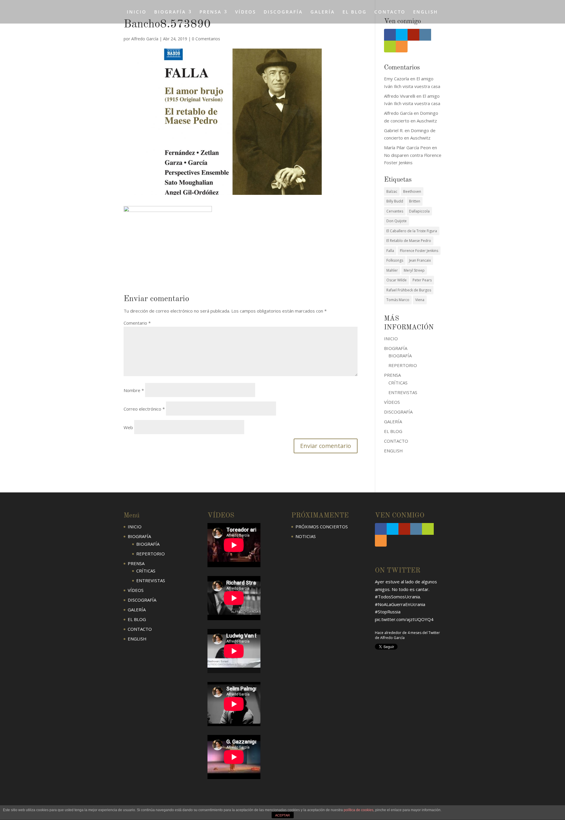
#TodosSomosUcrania (397, 597)
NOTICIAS (305, 536)
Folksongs (394, 260)
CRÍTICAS (398, 383)
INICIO (137, 12)
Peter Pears (422, 280)
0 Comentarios (206, 39)
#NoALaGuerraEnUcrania (400, 604)
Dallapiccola (419, 211)
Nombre (134, 390)
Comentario (137, 323)
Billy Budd (394, 201)
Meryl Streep (414, 270)
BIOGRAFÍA (400, 355)
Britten (414, 201)
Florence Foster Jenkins (419, 250)
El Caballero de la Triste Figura (411, 230)
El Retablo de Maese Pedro (408, 240)
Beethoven (412, 191)
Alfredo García (144, 39)
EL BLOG (355, 12)
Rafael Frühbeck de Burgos (408, 290)
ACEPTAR (282, 815)
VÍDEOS (245, 12)
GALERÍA (322, 12)
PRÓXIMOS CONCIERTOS (321, 526)
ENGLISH (425, 12)
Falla (390, 250)
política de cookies (358, 810)
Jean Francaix (420, 260)
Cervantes (394, 211)
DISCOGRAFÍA (283, 12)
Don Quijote (396, 220)
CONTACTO (390, 12)
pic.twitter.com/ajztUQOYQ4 (404, 619)
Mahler (392, 270)
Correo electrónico (144, 409)
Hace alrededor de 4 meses (398, 632)
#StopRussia (388, 612)
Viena (419, 299)
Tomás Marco (397, 299)
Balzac (391, 191)
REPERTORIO (402, 365)
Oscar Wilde (396, 280)
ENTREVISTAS (402, 392)
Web (128, 427)
